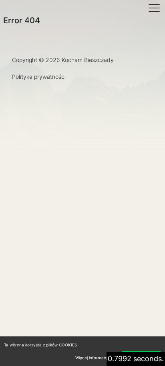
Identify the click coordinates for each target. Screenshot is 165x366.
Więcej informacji (91, 357)
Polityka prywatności (39, 76)
